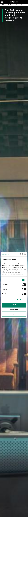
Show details (20, 300)
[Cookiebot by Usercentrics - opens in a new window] (20, 254)
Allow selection (14, 309)
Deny (14, 314)
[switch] (24, 284)
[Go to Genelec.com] (14, 2)
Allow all (14, 304)
